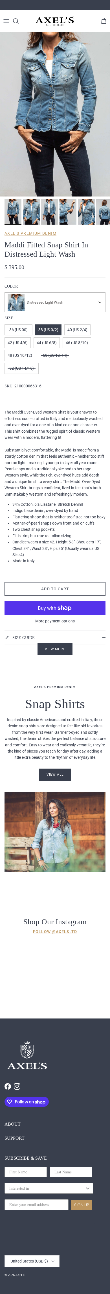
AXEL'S (20, 1275)
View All (55, 774)
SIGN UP (81, 1205)
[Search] (18, 21)
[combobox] (55, 302)
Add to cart (55, 589)
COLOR (11, 286)
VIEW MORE (55, 649)
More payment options (55, 621)
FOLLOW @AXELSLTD (55, 931)
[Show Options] (88, 1188)
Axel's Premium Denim (30, 233)
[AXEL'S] (55, 21)
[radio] (18, 329)
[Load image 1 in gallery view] (55, 114)
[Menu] (6, 21)
